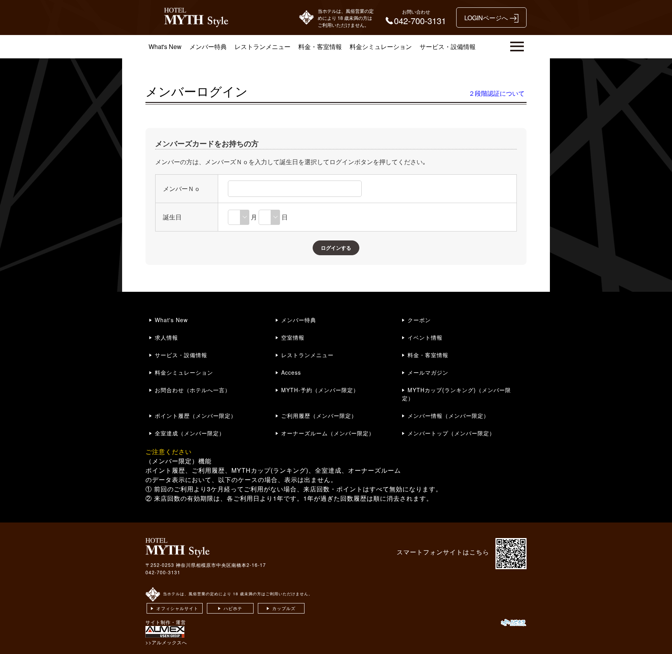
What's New (165, 46)
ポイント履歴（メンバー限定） (195, 415)
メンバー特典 (208, 46)
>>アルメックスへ (166, 642)
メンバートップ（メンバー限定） (451, 433)
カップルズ (284, 608)
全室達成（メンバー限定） (190, 433)
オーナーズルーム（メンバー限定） (327, 433)
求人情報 (166, 337)
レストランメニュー (262, 46)
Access (291, 372)
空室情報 (292, 337)
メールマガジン (428, 372)
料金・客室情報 (320, 46)
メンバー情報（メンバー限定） (448, 415)
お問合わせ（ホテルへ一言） (193, 390)
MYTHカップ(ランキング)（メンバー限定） (456, 394)
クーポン (419, 320)
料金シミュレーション (381, 46)
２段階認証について (497, 93)
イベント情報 (425, 337)
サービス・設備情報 (448, 46)
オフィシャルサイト (177, 608)
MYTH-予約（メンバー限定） (320, 390)
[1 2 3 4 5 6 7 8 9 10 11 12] (238, 216)
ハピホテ (233, 608)
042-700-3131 (162, 572)
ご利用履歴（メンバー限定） (319, 415)
